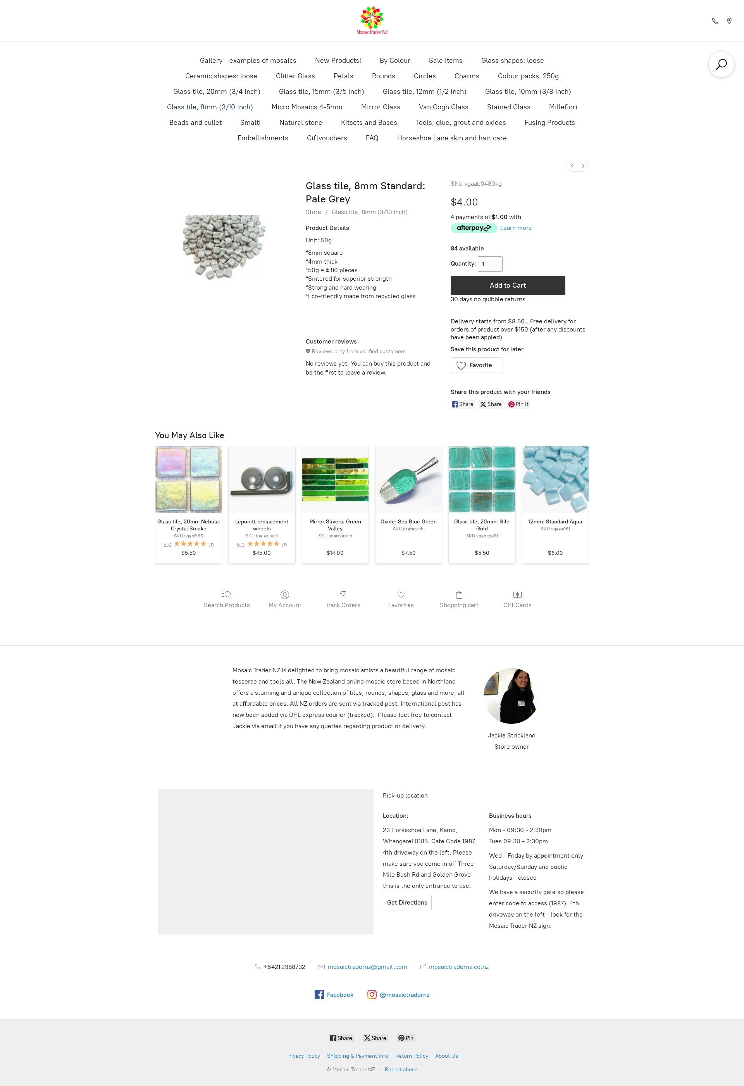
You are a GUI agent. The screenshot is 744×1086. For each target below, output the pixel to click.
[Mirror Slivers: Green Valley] (335, 479)
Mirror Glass (380, 107)
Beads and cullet (195, 122)
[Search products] (721, 64)
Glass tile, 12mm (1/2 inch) (425, 91)
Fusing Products (550, 122)
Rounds (383, 76)
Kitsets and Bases (369, 122)
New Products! (338, 60)
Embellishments (263, 138)
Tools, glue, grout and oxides (461, 122)
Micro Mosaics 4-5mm (307, 107)
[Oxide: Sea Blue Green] (408, 479)
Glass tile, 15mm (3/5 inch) (321, 91)
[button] (477, 365)
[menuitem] (572, 165)
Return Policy (411, 1056)
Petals (343, 76)
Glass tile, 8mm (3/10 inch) (210, 107)
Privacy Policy (303, 1056)
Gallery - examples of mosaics (248, 60)
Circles (425, 76)
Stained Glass (508, 107)
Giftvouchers (327, 138)
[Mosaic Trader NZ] (372, 21)
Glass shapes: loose (512, 60)
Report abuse (401, 1069)
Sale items (446, 60)
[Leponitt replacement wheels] (262, 479)
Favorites (401, 605)
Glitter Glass (295, 76)
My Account (285, 605)
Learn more (516, 227)
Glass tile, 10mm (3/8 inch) (528, 91)
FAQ (372, 138)
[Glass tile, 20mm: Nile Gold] (482, 479)
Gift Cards (517, 605)
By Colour (395, 60)
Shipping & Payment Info (357, 1056)
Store (313, 212)
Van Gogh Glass (443, 107)
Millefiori (563, 107)
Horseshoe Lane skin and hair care (452, 138)
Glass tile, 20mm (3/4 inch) (216, 91)
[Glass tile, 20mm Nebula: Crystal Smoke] (188, 479)
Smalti (250, 122)
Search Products (227, 605)
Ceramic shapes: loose (221, 76)
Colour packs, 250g (528, 76)
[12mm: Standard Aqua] (555, 479)
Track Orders (343, 605)
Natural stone (300, 122)
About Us (446, 1056)
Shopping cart (459, 605)
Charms (467, 76)
